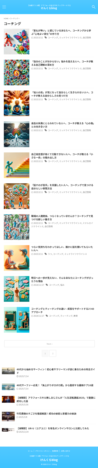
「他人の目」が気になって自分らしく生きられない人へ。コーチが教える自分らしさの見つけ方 (62, 94)
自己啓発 (87, 37)
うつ (50, 253)
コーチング (53, 37)
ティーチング (66, 315)
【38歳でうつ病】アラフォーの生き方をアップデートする (49, 456)
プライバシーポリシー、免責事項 (46, 451)
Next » (49, 343)
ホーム (30, 451)
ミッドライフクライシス (70, 37)
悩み (62, 284)
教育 (76, 315)
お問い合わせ (65, 451)
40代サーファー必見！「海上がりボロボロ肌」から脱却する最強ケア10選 (55, 385)
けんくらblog (49, 8)
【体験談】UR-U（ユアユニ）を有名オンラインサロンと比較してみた (53, 428)
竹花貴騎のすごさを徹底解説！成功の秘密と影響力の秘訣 (46, 413)
